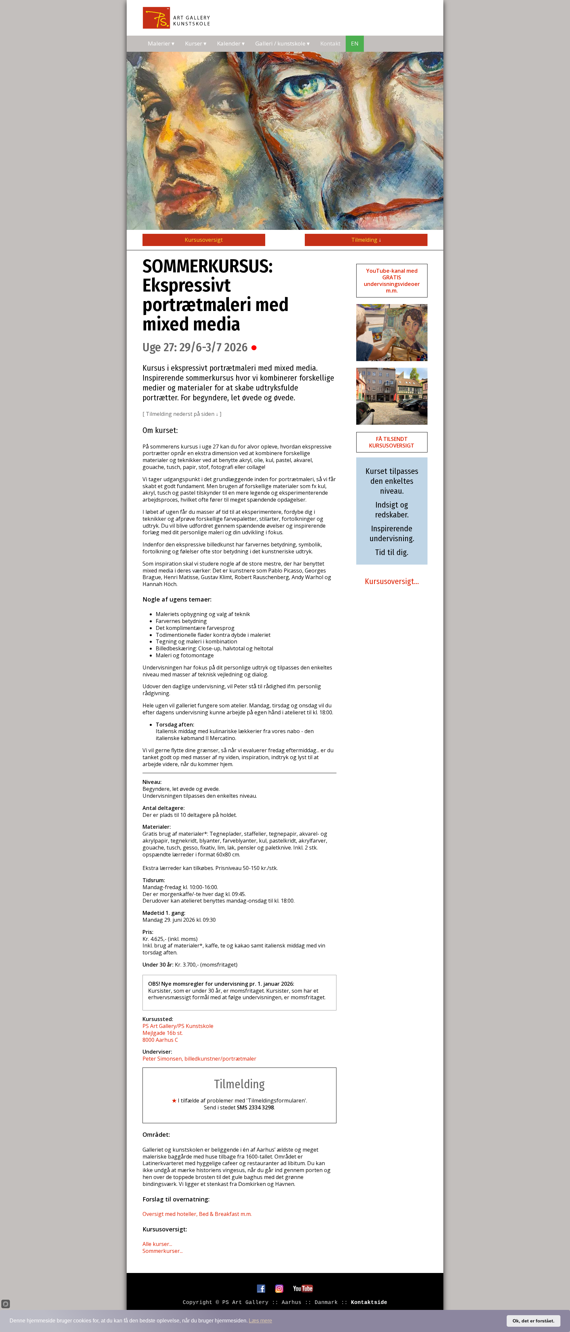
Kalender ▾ (231, 43)
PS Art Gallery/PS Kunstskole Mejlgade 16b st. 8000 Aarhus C (177, 1032)
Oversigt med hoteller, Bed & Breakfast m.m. (197, 1214)
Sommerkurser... (162, 1251)
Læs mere (260, 1320)
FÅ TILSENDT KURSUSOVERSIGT (391, 442)
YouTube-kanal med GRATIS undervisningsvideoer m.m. (392, 280)
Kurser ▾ (195, 43)
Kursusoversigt (204, 239)
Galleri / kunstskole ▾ (282, 43)
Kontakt (330, 43)
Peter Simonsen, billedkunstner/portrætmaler (199, 1058)
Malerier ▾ (161, 43)
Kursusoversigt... (392, 581)
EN (355, 43)
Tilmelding (366, 239)
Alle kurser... (157, 1244)
